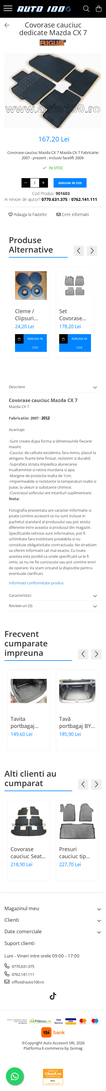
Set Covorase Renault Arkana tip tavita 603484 (71, 315)
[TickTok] (53, 996)
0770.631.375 (22, 966)
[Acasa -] (44, 9)
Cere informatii (75, 214)
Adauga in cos (70, 183)
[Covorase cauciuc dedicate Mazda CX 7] (53, 91)
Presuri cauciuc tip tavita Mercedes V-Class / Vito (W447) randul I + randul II (76, 853)
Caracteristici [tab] (20, 595)
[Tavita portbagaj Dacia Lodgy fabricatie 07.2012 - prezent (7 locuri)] (29, 691)
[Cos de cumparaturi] (98, 9)
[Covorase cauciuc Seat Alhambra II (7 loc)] (29, 821)
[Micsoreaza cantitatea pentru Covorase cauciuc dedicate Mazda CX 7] (25, 183)
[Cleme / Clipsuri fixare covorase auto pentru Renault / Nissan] (31, 286)
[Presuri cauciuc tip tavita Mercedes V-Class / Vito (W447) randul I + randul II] (77, 821)
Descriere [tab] (17, 386)
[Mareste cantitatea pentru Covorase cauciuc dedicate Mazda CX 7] (43, 183)
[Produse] (8, 8)
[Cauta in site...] (86, 9)
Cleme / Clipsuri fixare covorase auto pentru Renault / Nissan (29, 315)
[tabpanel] (53, 91)
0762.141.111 (22, 974)
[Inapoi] (4, 25)
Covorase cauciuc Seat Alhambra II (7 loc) (28, 853)
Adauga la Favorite (30, 214)
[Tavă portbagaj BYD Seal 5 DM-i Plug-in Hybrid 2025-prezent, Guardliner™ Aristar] (77, 691)
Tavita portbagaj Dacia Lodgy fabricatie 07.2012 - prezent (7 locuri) (26, 722)
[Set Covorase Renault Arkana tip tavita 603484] (75, 286)
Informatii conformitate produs (36, 583)
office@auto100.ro (27, 982)
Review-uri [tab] (20, 605)
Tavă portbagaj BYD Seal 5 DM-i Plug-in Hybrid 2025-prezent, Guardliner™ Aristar (77, 722)
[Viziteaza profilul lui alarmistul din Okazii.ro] (53, 1077)
